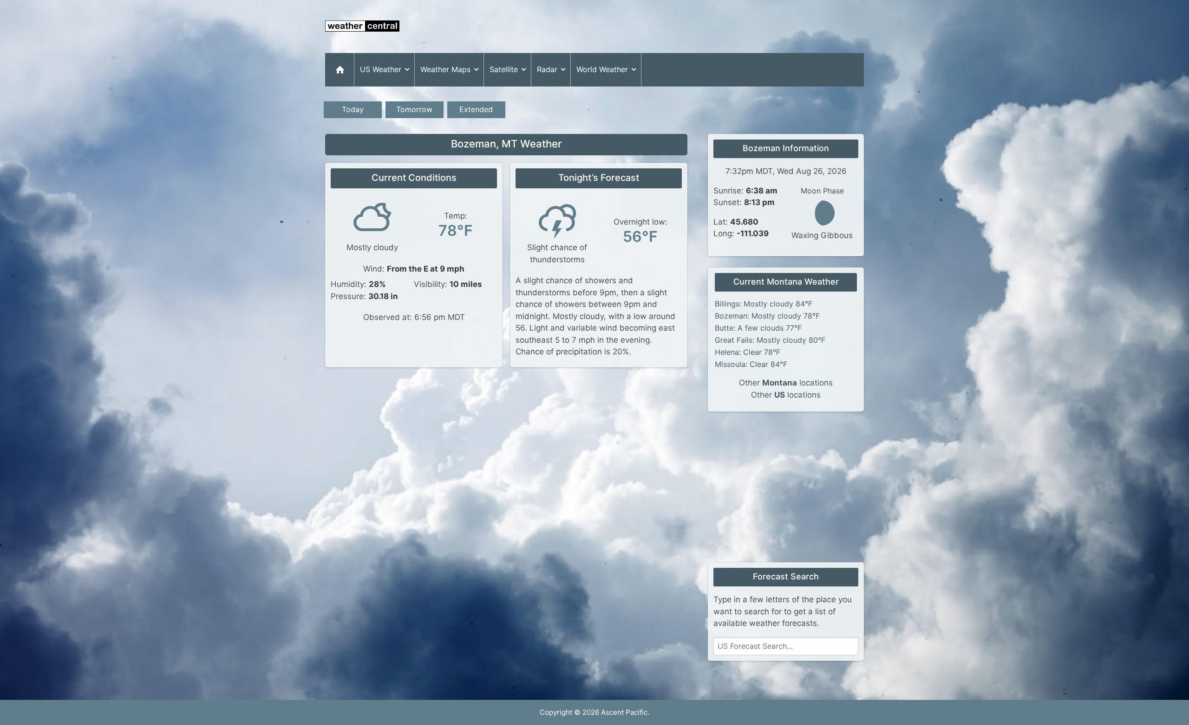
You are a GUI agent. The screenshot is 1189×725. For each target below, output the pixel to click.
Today (353, 109)
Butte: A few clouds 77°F (758, 328)
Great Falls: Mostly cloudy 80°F (770, 340)
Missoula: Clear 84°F (751, 364)
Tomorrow (414, 109)
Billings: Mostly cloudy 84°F (763, 303)
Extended (476, 109)
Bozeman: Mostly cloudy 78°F (767, 315)
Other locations (786, 382)
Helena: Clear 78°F (747, 352)
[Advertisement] (695, 26)
